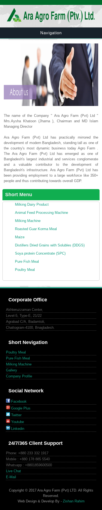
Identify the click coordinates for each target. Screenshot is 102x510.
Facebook (18, 401)
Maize (19, 237)
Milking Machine (28, 221)
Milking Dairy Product (32, 204)
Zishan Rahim (74, 501)
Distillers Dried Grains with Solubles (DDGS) (50, 245)
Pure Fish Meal (27, 261)
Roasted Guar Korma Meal (36, 229)
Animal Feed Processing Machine (41, 213)
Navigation (51, 32)
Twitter (15, 415)
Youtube (17, 422)
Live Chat (13, 471)
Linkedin (17, 429)
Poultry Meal (25, 270)
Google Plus (20, 408)
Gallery (11, 370)
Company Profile (19, 376)
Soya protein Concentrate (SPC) (40, 253)
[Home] (51, 21)
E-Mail (11, 477)
